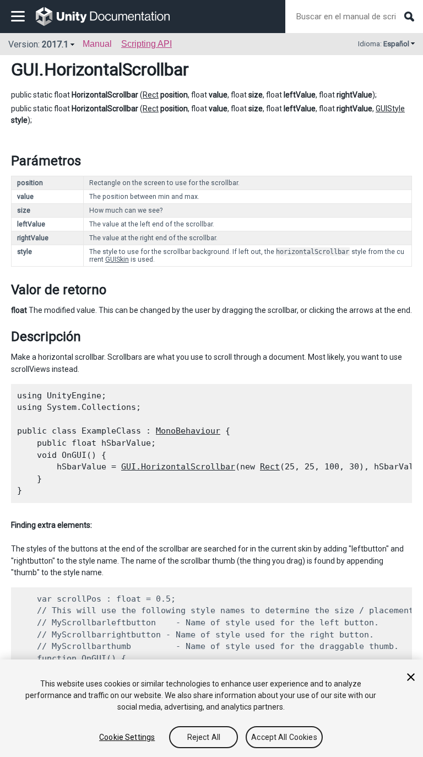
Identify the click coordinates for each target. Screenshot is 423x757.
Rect (151, 94)
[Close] (410, 677)
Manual (97, 43)
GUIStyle (390, 108)
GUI (25, 69)
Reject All (203, 737)
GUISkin (117, 259)
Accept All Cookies (284, 737)
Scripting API (146, 43)
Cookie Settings (127, 737)
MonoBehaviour (188, 431)
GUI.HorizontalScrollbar (178, 467)
